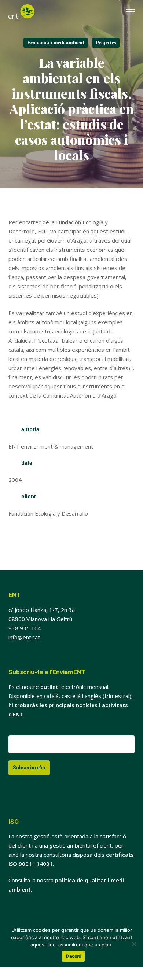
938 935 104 (24, 628)
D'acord (73, 956)
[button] (130, 11)
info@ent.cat (24, 637)
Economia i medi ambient (55, 42)
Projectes (106, 42)
